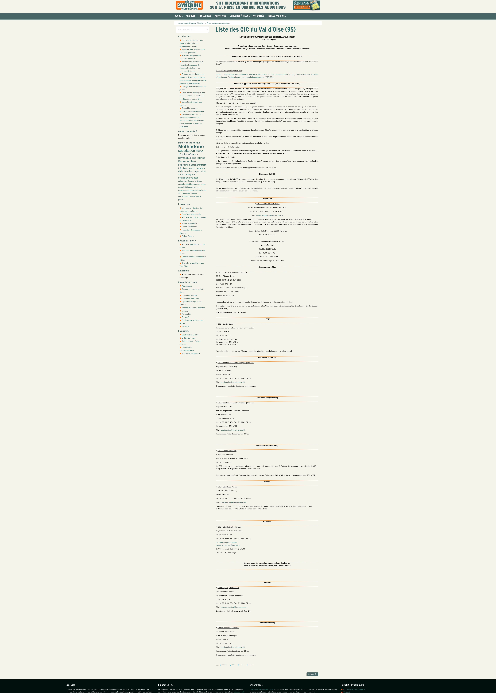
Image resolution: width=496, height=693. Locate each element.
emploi (181, 184)
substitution (186, 150)
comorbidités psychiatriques (189, 187)
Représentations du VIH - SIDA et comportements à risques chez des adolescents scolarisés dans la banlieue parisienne (192, 120)
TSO (181, 154)
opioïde (190, 196)
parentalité (200, 165)
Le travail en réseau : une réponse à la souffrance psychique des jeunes (191, 43)
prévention (182, 181)
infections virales (186, 168)
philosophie (183, 196)
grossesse (196, 184)
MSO (199, 150)
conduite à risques (189, 193)
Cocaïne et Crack (194, 181)
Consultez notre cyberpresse (261, 689)
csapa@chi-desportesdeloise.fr (233, 502)
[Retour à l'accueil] (189, 5)
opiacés (194, 177)
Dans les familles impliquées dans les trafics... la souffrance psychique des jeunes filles (192, 96)
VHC (203, 171)
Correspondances (185, 190)
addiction (183, 174)
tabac (203, 184)
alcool (192, 165)
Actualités (258, 15)
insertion (200, 168)
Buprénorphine (187, 161)
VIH (179, 193)
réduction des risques (189, 171)
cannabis (188, 184)
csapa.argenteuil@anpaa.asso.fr (269, 215)
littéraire (183, 164)
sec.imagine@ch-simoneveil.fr (233, 382)
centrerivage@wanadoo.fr (226, 542)
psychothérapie (199, 190)
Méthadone (191, 146)
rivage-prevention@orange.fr (228, 545)
